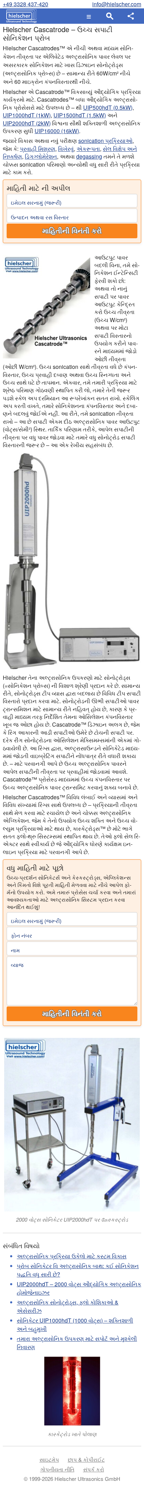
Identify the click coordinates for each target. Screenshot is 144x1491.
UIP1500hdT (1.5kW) (79, 115)
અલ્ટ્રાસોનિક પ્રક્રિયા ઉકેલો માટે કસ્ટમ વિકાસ (72, 1256)
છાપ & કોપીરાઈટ (86, 1459)
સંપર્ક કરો (93, 1469)
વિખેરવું (66, 149)
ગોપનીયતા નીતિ (57, 1469)
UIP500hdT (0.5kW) (107, 107)
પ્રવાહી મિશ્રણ (37, 149)
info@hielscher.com (116, 4)
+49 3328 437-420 (25, 4)
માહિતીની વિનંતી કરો (72, 231)
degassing (89, 156)
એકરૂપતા (88, 149)
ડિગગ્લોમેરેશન (41, 156)
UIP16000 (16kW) (57, 131)
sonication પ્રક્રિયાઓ (105, 141)
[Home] (20, 16)
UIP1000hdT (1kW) (27, 115)
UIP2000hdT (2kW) (27, 123)
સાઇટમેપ (49, 1459)
